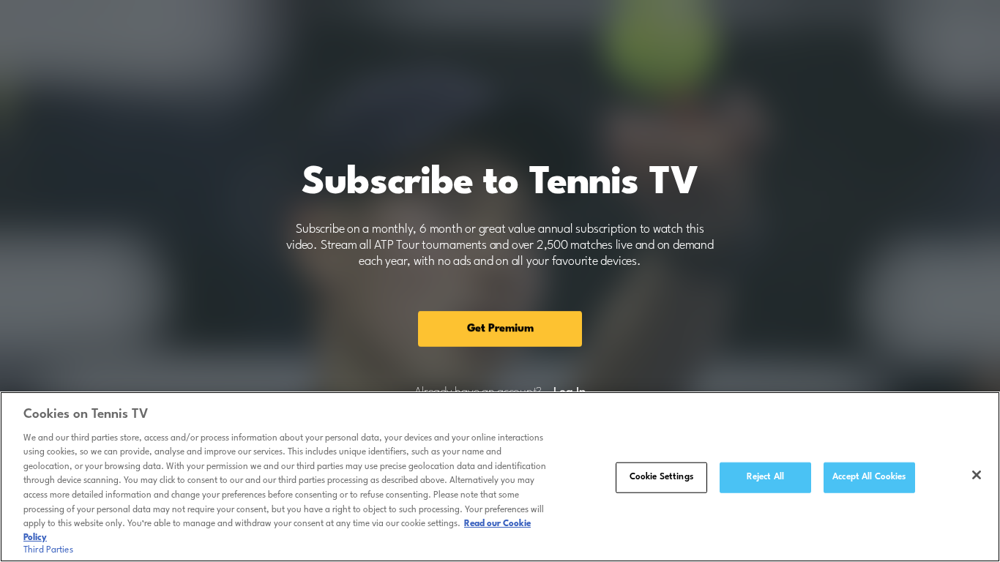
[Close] (976, 475)
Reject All (765, 477)
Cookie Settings (661, 477)
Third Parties (48, 550)
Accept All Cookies (869, 477)
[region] (500, 476)
